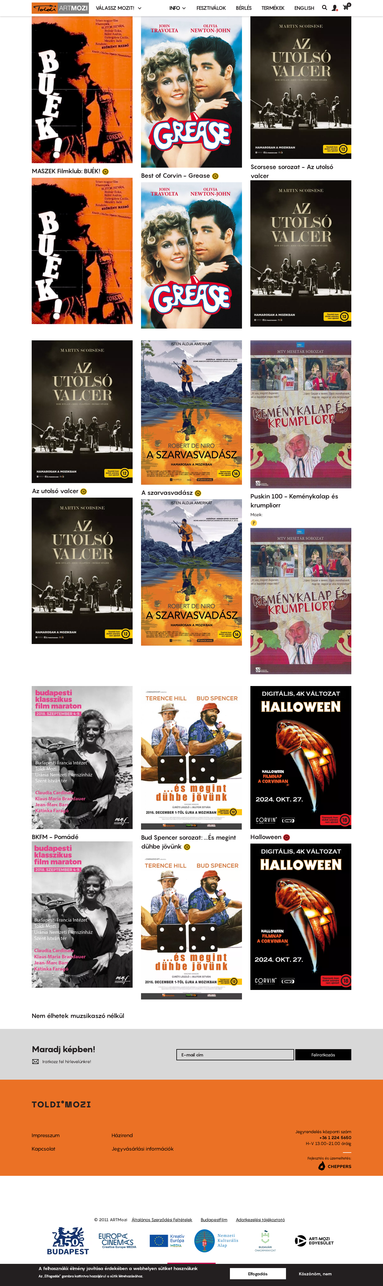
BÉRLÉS (244, 8)
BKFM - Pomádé (55, 837)
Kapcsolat (44, 1149)
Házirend (122, 1135)
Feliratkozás (323, 1054)
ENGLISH (304, 8)
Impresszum (46, 1135)
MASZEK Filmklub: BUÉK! (66, 171)
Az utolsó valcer (55, 491)
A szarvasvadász (167, 492)
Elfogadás (258, 1273)
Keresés (327, 7)
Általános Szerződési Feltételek (161, 1219)
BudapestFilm (214, 1219)
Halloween (266, 837)
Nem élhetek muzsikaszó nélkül (78, 1015)
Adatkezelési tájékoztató (260, 1219)
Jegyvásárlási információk (143, 1149)
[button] (337, 8)
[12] (215, 176)
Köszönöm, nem (315, 1273)
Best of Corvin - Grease (175, 175)
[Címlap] (60, 8)
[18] (286, 837)
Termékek (273, 8)
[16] (105, 171)
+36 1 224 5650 (335, 1137)
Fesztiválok (211, 8)
